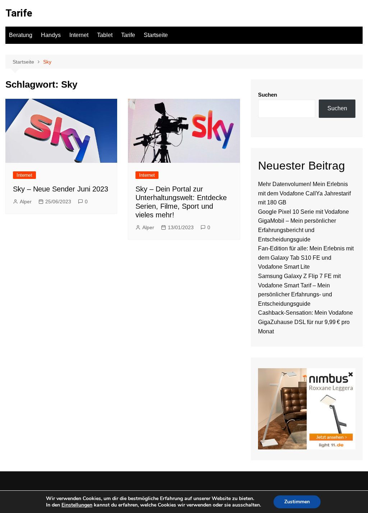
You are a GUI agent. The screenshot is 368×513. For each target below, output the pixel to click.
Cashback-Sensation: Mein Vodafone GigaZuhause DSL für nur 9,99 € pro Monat (305, 322)
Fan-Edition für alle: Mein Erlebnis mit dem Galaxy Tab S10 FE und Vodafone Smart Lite (306, 257)
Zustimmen (297, 501)
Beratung (20, 35)
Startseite (156, 35)
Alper (26, 201)
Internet (78, 35)
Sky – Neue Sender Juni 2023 (60, 189)
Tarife (18, 13)
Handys (51, 35)
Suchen (267, 95)
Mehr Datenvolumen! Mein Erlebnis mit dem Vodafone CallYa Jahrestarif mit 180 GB (304, 193)
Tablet (104, 35)
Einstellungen (76, 505)
